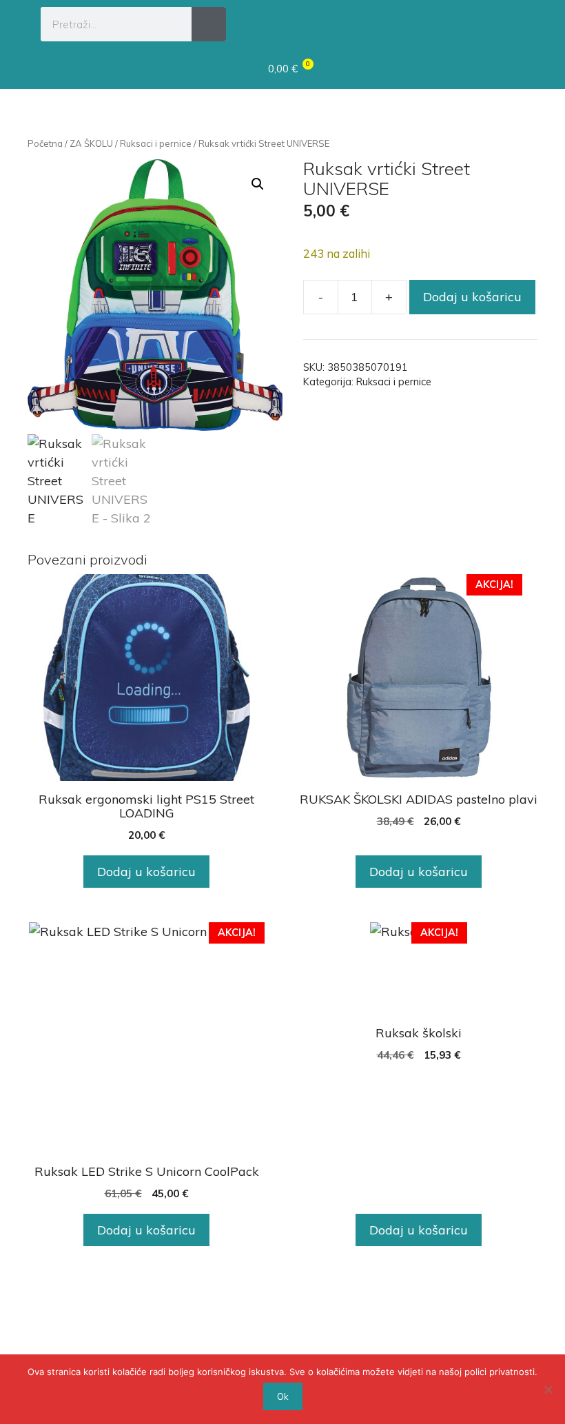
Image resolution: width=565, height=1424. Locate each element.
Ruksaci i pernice (156, 143)
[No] (548, 1389)
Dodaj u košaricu (472, 297)
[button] (511, 22)
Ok (283, 1396)
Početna (45, 143)
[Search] (209, 24)
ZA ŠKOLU (91, 143)
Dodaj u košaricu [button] (146, 871)
